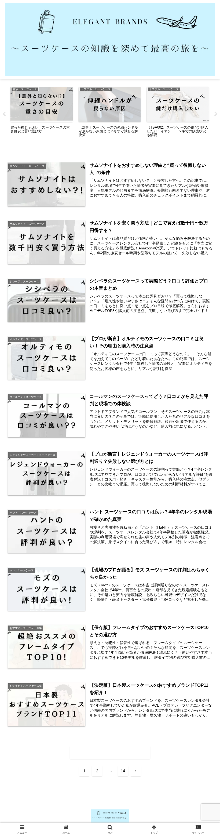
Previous (4, 114)
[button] (203, 731)
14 (123, 771)
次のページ (110, 752)
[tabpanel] (41, 112)
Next (216, 114)
